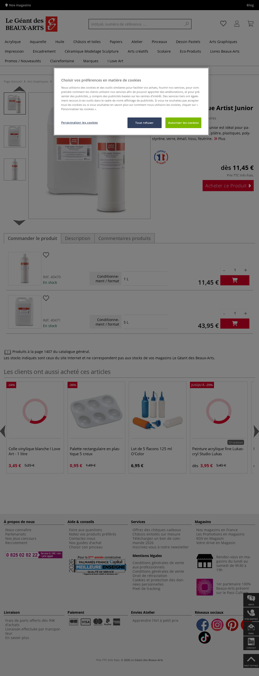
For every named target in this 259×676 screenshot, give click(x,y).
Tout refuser (144, 123)
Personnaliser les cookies (79, 122)
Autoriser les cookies (183, 123)
